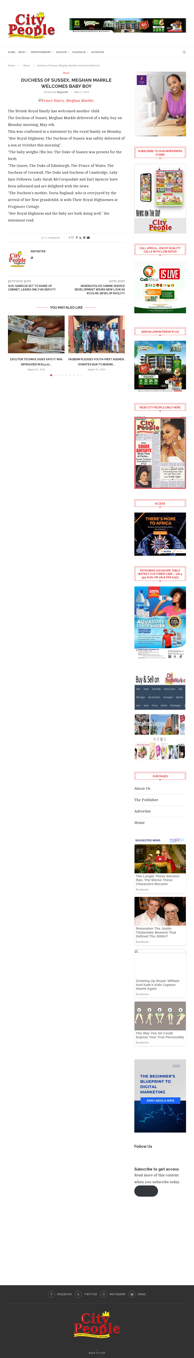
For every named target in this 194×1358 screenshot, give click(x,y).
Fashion (61, 52)
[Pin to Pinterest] (84, 237)
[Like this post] (72, 237)
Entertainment (41, 52)
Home (11, 52)
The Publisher (146, 800)
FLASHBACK (79, 52)
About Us (142, 788)
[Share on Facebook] (76, 237)
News (21, 52)
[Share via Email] (88, 237)
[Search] (184, 52)
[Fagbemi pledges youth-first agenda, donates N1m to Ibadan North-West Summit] (96, 334)
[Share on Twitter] (80, 237)
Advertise (97, 52)
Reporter (62, 92)
